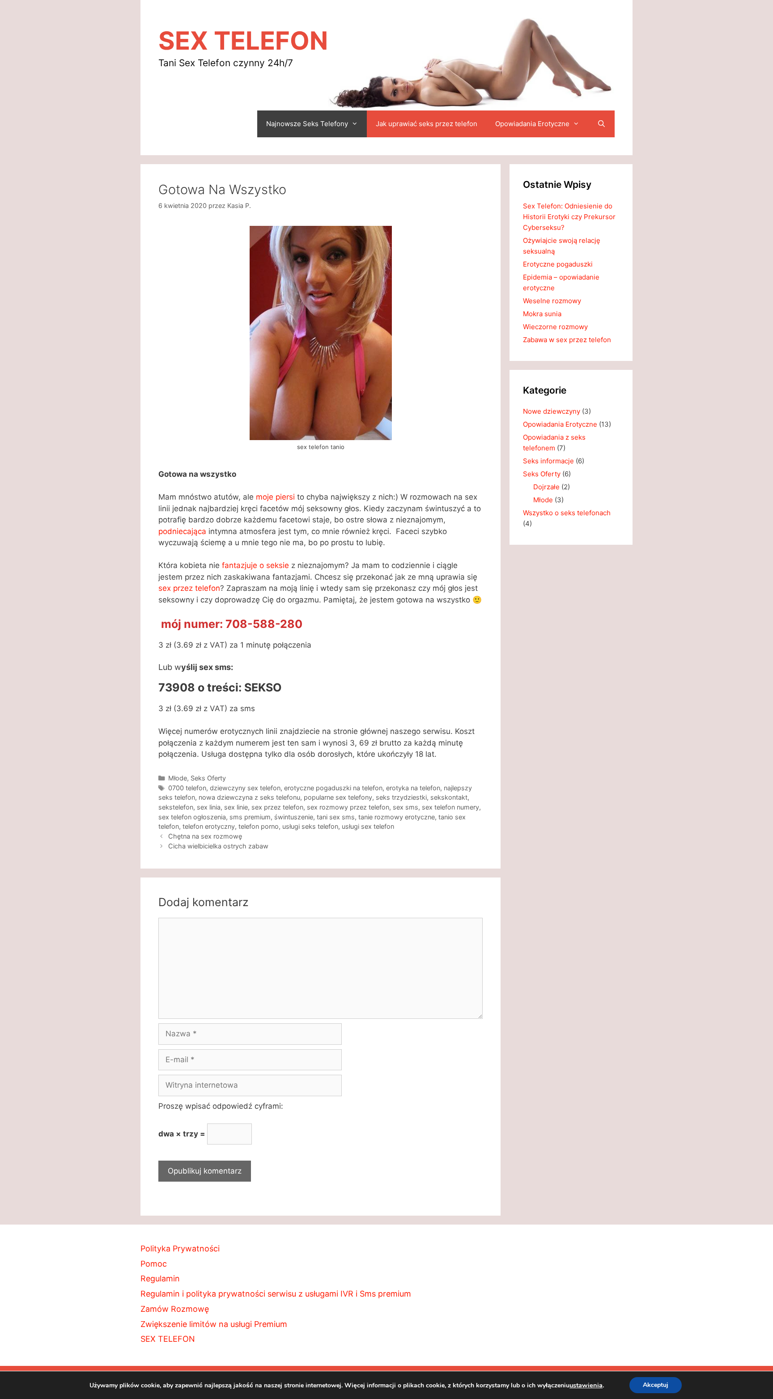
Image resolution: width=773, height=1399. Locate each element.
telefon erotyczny (209, 826)
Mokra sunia (542, 313)
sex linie (236, 807)
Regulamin (160, 1278)
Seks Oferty (208, 778)
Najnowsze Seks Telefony (307, 123)
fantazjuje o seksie (255, 565)
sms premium (250, 817)
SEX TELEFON (243, 40)
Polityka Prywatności (180, 1248)
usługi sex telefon (368, 826)
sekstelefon (175, 807)
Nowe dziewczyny (551, 411)
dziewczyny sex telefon (245, 788)
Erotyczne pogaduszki (558, 264)
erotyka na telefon (413, 788)
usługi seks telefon (310, 826)
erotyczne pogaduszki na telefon (333, 788)
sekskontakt (448, 797)
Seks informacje (548, 461)
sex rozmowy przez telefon (348, 807)
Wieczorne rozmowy (555, 326)
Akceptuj (655, 1385)
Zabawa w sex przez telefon (567, 339)
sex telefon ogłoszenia (192, 817)
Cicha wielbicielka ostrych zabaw (218, 846)
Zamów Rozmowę (174, 1309)
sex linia (209, 807)
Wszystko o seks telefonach (567, 513)
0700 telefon (187, 788)
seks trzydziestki (401, 797)
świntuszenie (293, 817)
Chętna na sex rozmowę (205, 836)
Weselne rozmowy (552, 301)
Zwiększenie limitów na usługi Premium (213, 1324)
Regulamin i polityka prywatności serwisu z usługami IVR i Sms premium (275, 1293)
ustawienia (586, 1385)
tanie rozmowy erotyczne (396, 817)
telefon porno (258, 826)
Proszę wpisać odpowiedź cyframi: (220, 1106)
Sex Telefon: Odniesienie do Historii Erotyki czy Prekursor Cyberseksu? (569, 217)
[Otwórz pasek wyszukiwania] (601, 123)
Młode (177, 778)
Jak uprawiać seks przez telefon (426, 123)
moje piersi (275, 496)
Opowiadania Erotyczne (532, 123)
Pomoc (153, 1263)
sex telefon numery (450, 807)
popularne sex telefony (338, 797)
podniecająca (182, 531)
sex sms (405, 807)
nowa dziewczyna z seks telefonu (249, 797)
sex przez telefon (189, 588)
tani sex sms (336, 817)
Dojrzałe (546, 487)
